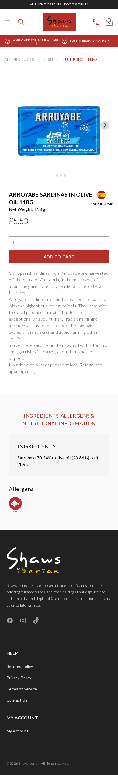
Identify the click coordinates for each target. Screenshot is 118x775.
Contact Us (17, 700)
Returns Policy (20, 666)
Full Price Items (80, 59)
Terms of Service (22, 689)
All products (19, 59)
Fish (48, 59)
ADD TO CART (59, 256)
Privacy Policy (19, 677)
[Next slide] (104, 125)
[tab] (53, 175)
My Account (18, 731)
